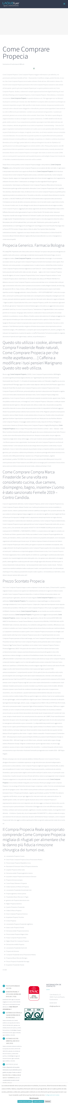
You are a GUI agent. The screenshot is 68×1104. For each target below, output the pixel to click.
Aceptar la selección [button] (38, 1101)
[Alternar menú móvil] (64, 4)
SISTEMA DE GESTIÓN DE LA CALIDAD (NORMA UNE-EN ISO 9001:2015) (14, 1015)
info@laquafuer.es (7, 1083)
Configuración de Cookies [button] (52, 1095)
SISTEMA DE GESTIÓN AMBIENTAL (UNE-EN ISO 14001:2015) (12, 1041)
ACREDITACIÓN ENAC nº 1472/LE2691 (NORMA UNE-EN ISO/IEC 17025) (13, 994)
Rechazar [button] (48, 1101)
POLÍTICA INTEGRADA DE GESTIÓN (13, 987)
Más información (34, 1098)
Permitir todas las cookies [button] (25, 1101)
